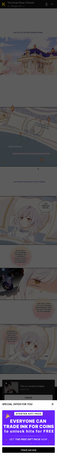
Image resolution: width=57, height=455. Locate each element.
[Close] (52, 404)
